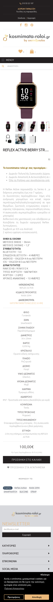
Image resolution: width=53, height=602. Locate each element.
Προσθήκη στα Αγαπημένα (27, 467)
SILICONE (24, 492)
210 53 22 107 (27, 3)
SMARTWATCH (10, 492)
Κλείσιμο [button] (45, 575)
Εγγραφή (26, 535)
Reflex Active (21, 488)
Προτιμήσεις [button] (14, 597)
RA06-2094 (34, 488)
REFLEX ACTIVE (27, 288)
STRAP (33, 492)
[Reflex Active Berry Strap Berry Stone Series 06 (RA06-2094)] (26, 95)
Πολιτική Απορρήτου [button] (14, 588)
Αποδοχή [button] (37, 597)
